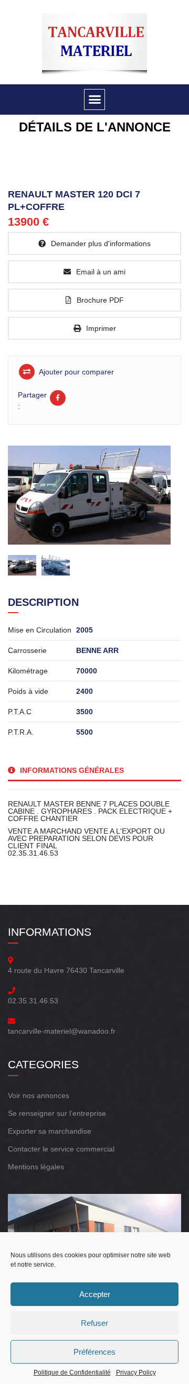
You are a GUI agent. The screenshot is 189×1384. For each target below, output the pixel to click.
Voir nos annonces (38, 1095)
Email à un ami (100, 272)
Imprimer (101, 328)
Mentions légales (36, 1166)
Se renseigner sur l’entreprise (57, 1113)
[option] (92, 495)
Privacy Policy (136, 1372)
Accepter (94, 1294)
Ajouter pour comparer (75, 372)
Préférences (95, 1351)
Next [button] (153, 489)
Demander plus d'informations (101, 243)
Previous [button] (30, 489)
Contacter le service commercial (61, 1149)
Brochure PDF (100, 300)
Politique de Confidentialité (72, 1372)
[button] (94, 99)
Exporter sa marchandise (49, 1131)
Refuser (94, 1323)
